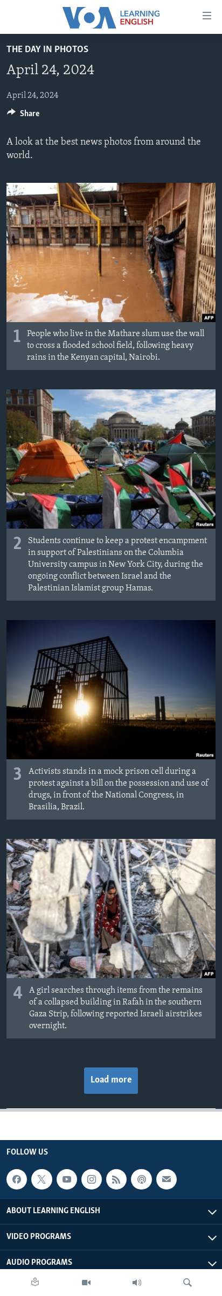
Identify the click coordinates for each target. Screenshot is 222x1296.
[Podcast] (141, 1179)
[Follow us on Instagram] (91, 1179)
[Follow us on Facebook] (16, 1179)
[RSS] (116, 1179)
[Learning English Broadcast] (137, 1282)
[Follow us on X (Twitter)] (41, 1179)
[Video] (86, 1282)
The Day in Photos (47, 50)
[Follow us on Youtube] (67, 1179)
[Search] (187, 1282)
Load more (111, 1080)
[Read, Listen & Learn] (35, 1282)
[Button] (23, 116)
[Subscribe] (166, 1179)
